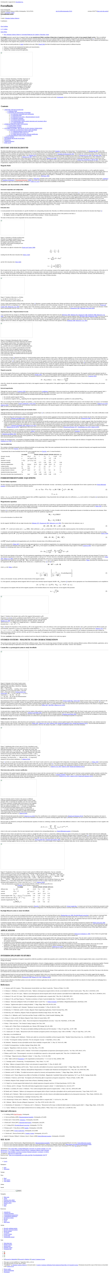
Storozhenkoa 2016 (84, 427)
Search (2, 1187)
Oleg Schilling (4, 26)
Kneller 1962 (38, 374)
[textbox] (54, 251)
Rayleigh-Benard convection (81, 915)
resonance (77, 431)
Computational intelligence (10, 1216)
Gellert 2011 (34, 181)
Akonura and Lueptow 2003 (53, 839)
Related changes (8, 1244)
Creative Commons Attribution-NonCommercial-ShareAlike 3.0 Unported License (57, 1265)
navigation (8, 12)
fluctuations (21, 1058)
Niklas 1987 (98, 506)
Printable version (8, 1247)
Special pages (7, 1246)
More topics (7, 1222)
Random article (7, 1203)
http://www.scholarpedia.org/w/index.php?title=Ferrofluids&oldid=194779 (28, 1155)
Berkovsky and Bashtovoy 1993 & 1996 (87, 159)
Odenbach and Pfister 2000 (69, 714)
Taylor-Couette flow (24, 403)
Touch (5, 1220)
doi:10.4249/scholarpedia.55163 (64, 11)
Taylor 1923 (32, 403)
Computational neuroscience (11, 1215)
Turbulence (22, 1120)
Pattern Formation (52, 1001)
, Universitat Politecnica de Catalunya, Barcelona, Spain (26, 34)
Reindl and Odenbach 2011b (80, 723)
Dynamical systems (9, 1217)
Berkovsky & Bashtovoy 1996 (82, 933)
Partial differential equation (63, 831)
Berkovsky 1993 (13, 306)
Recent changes (8, 1231)
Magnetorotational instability (26, 1117)
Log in (5, 1161)
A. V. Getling (4, 29)
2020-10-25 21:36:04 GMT (15, 1153)
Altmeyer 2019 (95, 427)
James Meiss (4, 32)
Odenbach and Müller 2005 (18, 418)
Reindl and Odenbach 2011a (65, 723)
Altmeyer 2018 (4, 405)
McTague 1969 (97, 155)
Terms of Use (10, 1266)
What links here (8, 1243)
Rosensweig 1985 (93, 151)
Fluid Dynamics (18, 1114)
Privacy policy (7, 1269)
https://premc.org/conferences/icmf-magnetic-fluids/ (79, 1144)
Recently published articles (10, 1228)
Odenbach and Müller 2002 (18, 425)
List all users (7, 1235)
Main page (6, 1197)
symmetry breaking (61, 774)
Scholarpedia (60, 97)
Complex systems (29, 1133)
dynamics (57, 151)
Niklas (88, 560)
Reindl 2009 (5, 620)
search (12, 12)
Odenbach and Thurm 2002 (87, 308)
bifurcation (36, 178)
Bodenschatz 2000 (67, 915)
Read (5, 1178)
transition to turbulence (8, 180)
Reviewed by (4, 1150)
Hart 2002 (51, 705)
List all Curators (8, 1234)
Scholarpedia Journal (9, 1237)
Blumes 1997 (27, 156)
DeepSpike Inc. (19, 2)
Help (5, 1205)
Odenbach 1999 (6, 441)
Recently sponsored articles (11, 1229)
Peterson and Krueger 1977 (70, 427)
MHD (29, 180)
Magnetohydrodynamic (22, 180)
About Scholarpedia (9, 1270)
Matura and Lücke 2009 (99, 922)
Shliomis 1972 (32, 155)
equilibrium (45, 391)
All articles (6, 1232)
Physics (6, 1219)
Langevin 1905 (92, 376)
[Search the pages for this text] (19, 1191)
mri (75, 1145)
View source (7, 1179)
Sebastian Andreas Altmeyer (12, 18)
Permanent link (7, 1249)
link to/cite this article (102, 11)
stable (21, 44)
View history (7, 1181)
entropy (33, 431)
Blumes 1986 (51, 158)
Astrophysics (7, 1212)
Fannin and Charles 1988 (28, 247)
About (5, 1198)
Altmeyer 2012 (102, 403)
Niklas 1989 (8, 558)
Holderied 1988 (92, 314)
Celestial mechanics (9, 1213)
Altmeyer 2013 (31, 425)
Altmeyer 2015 (57, 946)
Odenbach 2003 (46, 977)
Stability (27, 1128)
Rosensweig (85, 155)
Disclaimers (7, 1272)
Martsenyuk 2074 (13, 427)
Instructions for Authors (10, 1201)
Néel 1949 (18, 262)
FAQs (5, 1204)
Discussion (6, 1169)
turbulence (105, 178)
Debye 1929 (26, 254)
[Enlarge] (1, 77)
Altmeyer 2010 (59, 705)
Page (5, 1167)
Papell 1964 (42, 44)
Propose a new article (9, 1200)
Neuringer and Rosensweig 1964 (65, 154)
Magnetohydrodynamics (25, 1122)
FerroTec (16, 448)
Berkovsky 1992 (81, 320)
